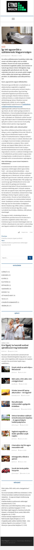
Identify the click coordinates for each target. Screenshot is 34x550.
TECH (3, 299)
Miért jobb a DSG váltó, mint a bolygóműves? (22, 380)
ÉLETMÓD (5, 282)
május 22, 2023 (24, 425)
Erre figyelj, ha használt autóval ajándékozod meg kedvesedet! (15, 346)
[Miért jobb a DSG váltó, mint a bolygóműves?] (6, 381)
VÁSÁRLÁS (5, 305)
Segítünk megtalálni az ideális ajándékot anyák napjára (20, 434)
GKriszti (4, 351)
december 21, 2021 (25, 473)
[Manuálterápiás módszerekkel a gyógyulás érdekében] (6, 404)
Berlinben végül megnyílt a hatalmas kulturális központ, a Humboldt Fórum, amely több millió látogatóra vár (16, 512)
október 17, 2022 (17, 55)
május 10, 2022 (22, 450)
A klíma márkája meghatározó (11, 516)
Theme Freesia (20, 541)
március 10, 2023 (23, 438)
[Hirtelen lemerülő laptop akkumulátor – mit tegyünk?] (6, 392)
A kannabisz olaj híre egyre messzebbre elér (21, 446)
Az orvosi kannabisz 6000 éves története (14, 493)
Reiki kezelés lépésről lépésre (11, 519)
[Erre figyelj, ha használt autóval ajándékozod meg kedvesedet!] (17, 329)
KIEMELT (4, 292)
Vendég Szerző (6, 55)
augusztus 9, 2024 (13, 351)
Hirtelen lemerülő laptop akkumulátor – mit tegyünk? (21, 391)
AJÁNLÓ (4, 272)
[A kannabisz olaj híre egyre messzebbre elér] (6, 447)
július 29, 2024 (22, 372)
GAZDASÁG (5, 289)
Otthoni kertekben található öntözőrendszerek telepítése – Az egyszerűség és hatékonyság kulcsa (22, 419)
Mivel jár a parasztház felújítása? (12, 525)
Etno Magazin (6, 541)
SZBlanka (15, 384)
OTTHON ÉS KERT (7, 295)
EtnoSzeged (15, 425)
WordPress (27, 541)
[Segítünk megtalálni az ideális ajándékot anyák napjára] (6, 433)
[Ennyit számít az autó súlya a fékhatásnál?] (6, 369)
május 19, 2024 (23, 384)
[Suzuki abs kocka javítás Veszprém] (6, 470)
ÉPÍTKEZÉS (5, 285)
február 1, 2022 (22, 461)
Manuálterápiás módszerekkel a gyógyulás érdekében (21, 404)
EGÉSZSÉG (5, 275)
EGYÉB (3, 46)
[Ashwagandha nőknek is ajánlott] (6, 459)
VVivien (15, 438)
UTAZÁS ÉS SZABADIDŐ (9, 302)
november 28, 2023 (26, 409)
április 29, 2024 (25, 395)
